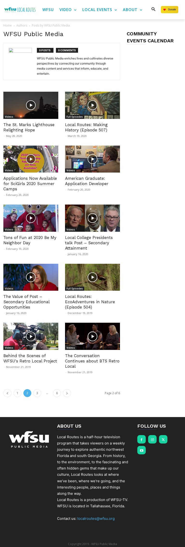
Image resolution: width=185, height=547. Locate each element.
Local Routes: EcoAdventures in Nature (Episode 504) (90, 301)
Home (7, 25)
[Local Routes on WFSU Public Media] (20, 9)
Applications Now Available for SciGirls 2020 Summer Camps (30, 183)
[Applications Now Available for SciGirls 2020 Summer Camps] (30, 159)
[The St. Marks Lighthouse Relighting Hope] (30, 105)
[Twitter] (163, 439)
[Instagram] (152, 439)
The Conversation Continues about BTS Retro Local (92, 361)
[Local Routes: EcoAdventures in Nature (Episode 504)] (92, 277)
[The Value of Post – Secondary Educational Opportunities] (30, 277)
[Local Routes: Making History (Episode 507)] (92, 105)
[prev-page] (7, 393)
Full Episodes (74, 116)
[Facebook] (141, 439)
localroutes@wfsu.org (96, 518)
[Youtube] (141, 450)
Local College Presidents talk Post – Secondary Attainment (89, 243)
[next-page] (67, 393)
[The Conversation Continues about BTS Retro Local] (92, 336)
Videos (9, 116)
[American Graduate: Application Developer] (92, 159)
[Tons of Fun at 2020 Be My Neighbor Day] (30, 218)
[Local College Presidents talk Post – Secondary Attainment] (92, 218)
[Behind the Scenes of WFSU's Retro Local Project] (30, 336)
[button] (153, 9)
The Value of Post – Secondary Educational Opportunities (26, 301)
